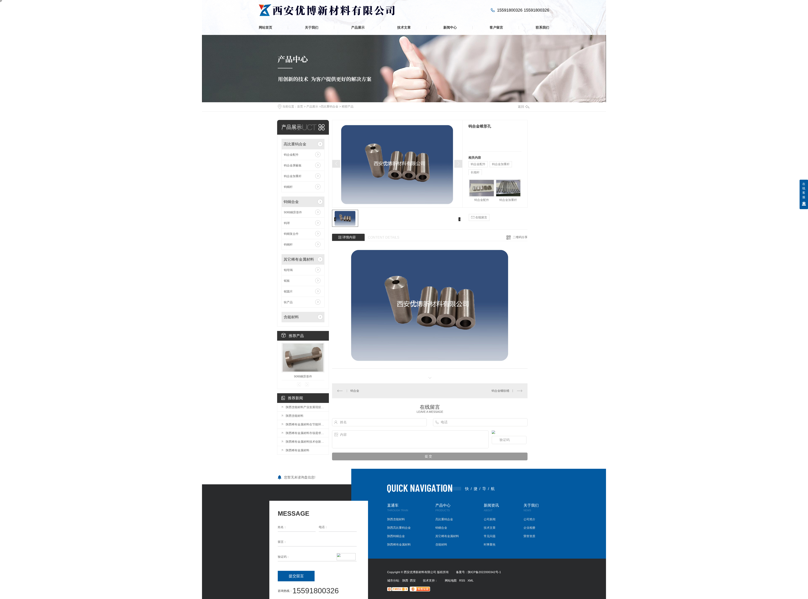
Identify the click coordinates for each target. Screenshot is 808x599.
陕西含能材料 (294, 415)
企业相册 (529, 527)
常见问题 (490, 536)
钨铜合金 (291, 202)
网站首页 (265, 27)
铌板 (287, 280)
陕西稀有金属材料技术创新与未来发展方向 (305, 441)
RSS (462, 580)
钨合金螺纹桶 (500, 390)
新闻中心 (450, 27)
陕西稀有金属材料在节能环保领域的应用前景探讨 (305, 424)
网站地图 (451, 580)
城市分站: (394, 580)
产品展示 (358, 27)
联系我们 (542, 27)
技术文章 (404, 27)
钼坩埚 (288, 270)
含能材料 (291, 317)
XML (471, 580)
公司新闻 (490, 519)
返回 (521, 106)
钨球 (287, 223)
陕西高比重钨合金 (399, 527)
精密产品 (348, 106)
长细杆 (475, 172)
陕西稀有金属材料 (297, 450)
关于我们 (311, 27)
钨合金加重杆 (293, 176)
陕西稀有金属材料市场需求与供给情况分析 (305, 433)
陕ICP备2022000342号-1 (484, 572)
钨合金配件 (291, 154)
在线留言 (480, 217)
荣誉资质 (529, 536)
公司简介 (529, 519)
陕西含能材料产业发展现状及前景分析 (305, 407)
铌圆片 (288, 291)
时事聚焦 (490, 544)
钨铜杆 (288, 187)
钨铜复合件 (291, 233)
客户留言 (496, 27)
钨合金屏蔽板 (293, 165)
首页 (300, 106)
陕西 (405, 580)
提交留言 (296, 576)
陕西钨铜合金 (396, 536)
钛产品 (288, 302)
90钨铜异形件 (293, 212)
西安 (413, 580)
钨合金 (354, 390)
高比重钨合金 (329, 106)
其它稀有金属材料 (299, 259)
